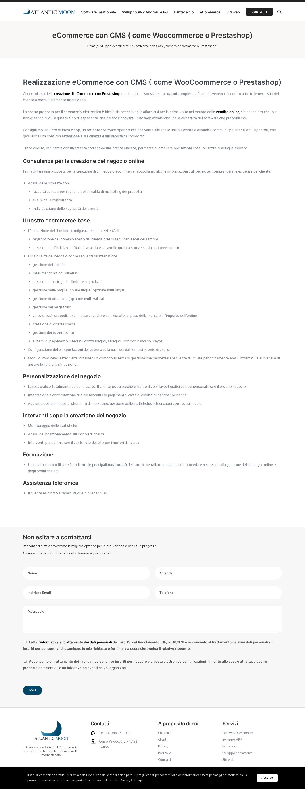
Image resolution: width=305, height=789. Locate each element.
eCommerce (210, 12)
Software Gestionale (98, 12)
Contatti (259, 11)
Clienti (162, 740)
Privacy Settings (131, 780)
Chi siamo (165, 733)
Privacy (163, 746)
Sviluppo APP (232, 740)
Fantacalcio (184, 12)
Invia (32, 690)
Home (91, 46)
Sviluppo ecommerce (114, 46)
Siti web (233, 12)
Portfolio (164, 753)
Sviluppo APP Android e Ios (145, 12)
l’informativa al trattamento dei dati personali (75, 642)
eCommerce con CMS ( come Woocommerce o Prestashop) (175, 46)
